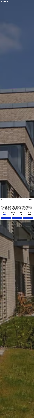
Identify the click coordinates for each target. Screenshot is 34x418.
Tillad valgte (17, 217)
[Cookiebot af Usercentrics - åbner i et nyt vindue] (29, 199)
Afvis (6, 217)
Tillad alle (27, 217)
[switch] (13, 214)
